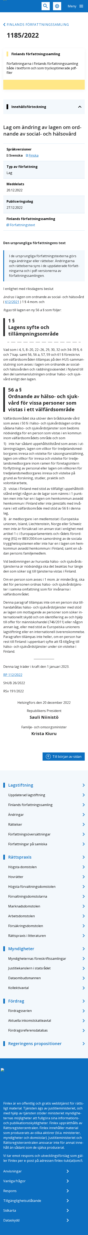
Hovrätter (15, 877)
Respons (10, 1191)
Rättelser (15, 824)
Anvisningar (12, 1171)
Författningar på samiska (27, 844)
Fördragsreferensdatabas (28, 1030)
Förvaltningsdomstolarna (27, 896)
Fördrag (16, 1001)
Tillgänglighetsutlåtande (22, 1200)
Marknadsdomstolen (24, 906)
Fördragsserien (20, 1010)
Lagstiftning (20, 785)
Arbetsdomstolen (21, 916)
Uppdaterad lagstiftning (26, 795)
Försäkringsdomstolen (25, 926)
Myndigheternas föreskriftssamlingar (37, 958)
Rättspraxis (20, 857)
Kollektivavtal (18, 988)
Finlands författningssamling (38, 24)
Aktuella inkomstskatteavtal (29, 1020)
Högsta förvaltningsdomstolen (31, 886)
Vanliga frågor (14, 1181)
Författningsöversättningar (29, 834)
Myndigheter (21, 948)
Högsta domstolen (22, 867)
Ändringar (16, 814)
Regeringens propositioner (35, 1043)
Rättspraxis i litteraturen (27, 935)
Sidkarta (9, 1210)
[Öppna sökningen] (46, 6)
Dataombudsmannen (24, 978)
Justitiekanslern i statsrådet (29, 968)
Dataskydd (11, 1220)
